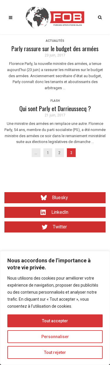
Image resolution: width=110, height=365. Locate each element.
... (36, 152)
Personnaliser (55, 336)
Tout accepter (55, 320)
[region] (55, 308)
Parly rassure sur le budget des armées (55, 48)
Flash (55, 100)
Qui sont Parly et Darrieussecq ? (55, 108)
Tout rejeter (55, 352)
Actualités (55, 40)
